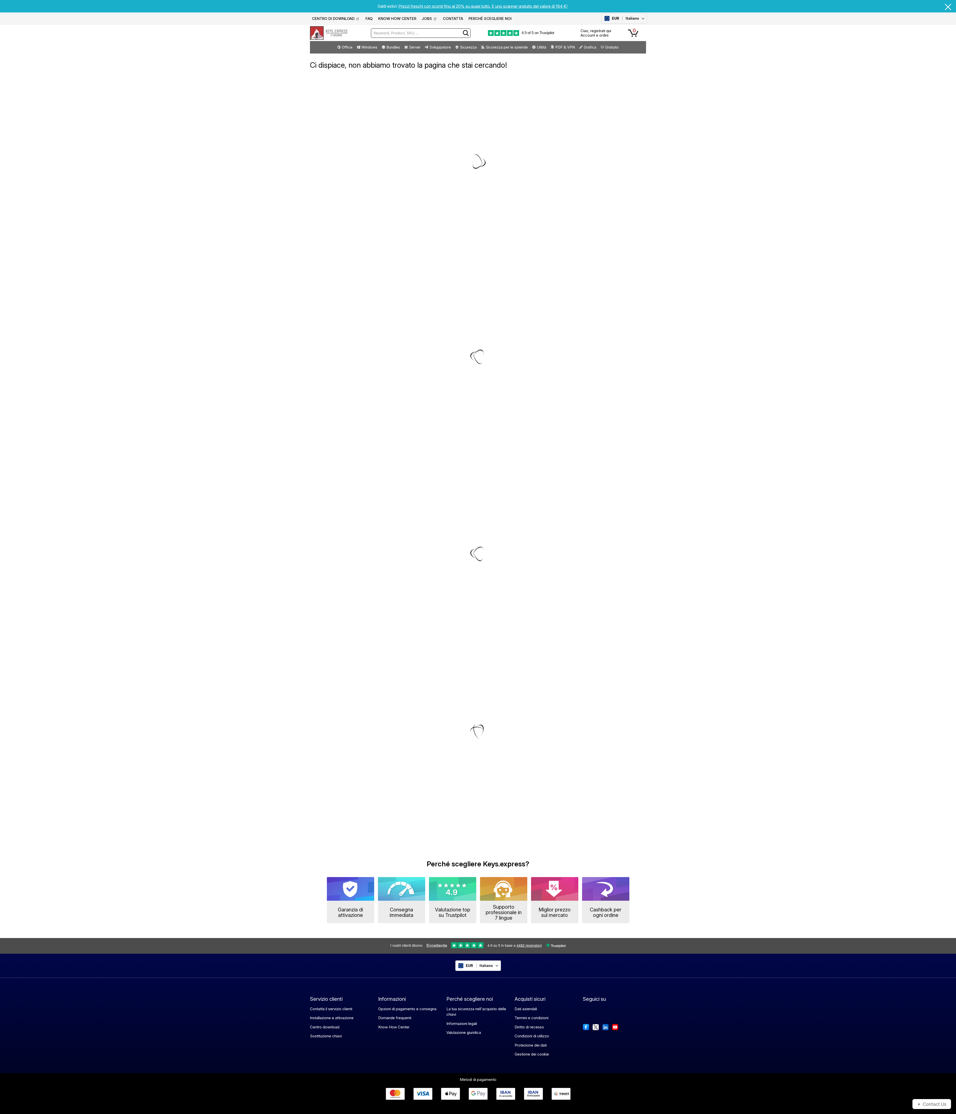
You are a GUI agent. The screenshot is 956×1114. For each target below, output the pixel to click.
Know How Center (394, 1027)
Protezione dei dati (531, 1045)
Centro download (324, 1027)
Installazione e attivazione (332, 1017)
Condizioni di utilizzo (532, 1036)
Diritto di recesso (529, 1027)
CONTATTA (453, 18)
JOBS (427, 18)
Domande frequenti (394, 1017)
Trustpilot (546, 33)
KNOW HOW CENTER (397, 18)
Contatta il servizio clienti (331, 1008)
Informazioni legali (461, 1023)
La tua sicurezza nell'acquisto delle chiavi (476, 1011)
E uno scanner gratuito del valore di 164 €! (529, 6)
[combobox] (421, 33)
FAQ (369, 18)
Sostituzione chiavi (326, 1036)
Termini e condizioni (531, 1017)
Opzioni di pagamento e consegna (407, 1008)
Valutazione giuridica (463, 1032)
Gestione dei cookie (532, 1054)
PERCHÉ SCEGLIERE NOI (490, 18)
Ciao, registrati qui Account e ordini (596, 33)
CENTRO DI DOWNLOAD (333, 18)
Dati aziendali (526, 1008)
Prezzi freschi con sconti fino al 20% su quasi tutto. (444, 6)
